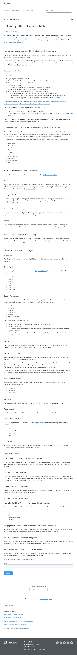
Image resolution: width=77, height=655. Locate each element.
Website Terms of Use (31, 644)
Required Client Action (14, 203)
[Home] (8, 3)
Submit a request (46, 599)
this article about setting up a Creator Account (34, 104)
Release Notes (15, 10)
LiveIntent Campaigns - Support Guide (16, 628)
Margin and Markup (41, 271)
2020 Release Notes (27, 10)
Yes (34, 589)
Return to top (8, 605)
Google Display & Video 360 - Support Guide (18, 621)
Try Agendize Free (30, 189)
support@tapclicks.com (15, 42)
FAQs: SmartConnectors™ (12, 617)
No (43, 589)
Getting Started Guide (50, 175)
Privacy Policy (28, 642)
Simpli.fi (22, 345)
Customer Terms (29, 646)
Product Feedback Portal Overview (15, 624)
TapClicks (6, 10)
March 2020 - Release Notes (13, 614)
